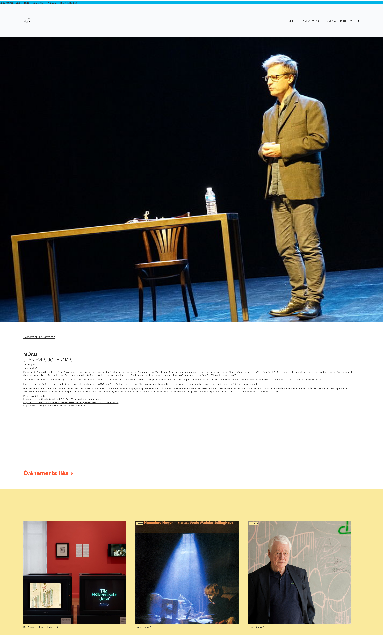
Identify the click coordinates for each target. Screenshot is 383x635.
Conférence (253, 523)
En (341, 21)
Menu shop (352, 21)
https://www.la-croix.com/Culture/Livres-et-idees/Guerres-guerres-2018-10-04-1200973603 (70, 402)
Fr (344, 21)
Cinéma (140, 523)
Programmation (311, 21)
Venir (292, 21)
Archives (331, 21)
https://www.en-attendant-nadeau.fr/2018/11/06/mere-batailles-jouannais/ (62, 399)
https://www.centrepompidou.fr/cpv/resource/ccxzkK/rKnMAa (54, 405)
